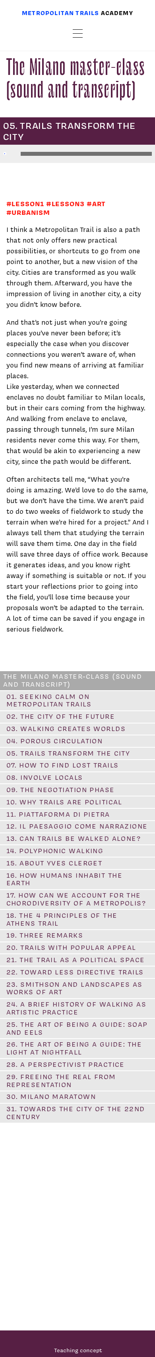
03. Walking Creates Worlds (66, 728)
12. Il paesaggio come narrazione (77, 826)
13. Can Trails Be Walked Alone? (73, 838)
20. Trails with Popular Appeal (71, 947)
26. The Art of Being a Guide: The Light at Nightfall (74, 1048)
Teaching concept (78, 1350)
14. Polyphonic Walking (55, 850)
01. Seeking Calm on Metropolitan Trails (48, 700)
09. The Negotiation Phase (60, 789)
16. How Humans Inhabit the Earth (64, 879)
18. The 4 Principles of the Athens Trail (62, 919)
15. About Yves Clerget (54, 863)
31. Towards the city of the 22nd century (75, 1112)
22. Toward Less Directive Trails (75, 972)
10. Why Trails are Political (64, 802)
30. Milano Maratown (51, 1096)
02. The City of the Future (60, 716)
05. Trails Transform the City (68, 753)
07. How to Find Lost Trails (62, 765)
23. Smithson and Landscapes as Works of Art (74, 988)
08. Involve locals (44, 777)
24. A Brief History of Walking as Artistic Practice (76, 1008)
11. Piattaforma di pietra (58, 814)
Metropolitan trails (60, 13)
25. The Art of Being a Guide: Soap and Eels (77, 1028)
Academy (117, 13)
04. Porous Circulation (54, 741)
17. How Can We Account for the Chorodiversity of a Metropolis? (76, 899)
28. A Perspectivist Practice (65, 1064)
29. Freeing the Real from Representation (61, 1080)
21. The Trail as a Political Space (75, 959)
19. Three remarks (44, 935)
